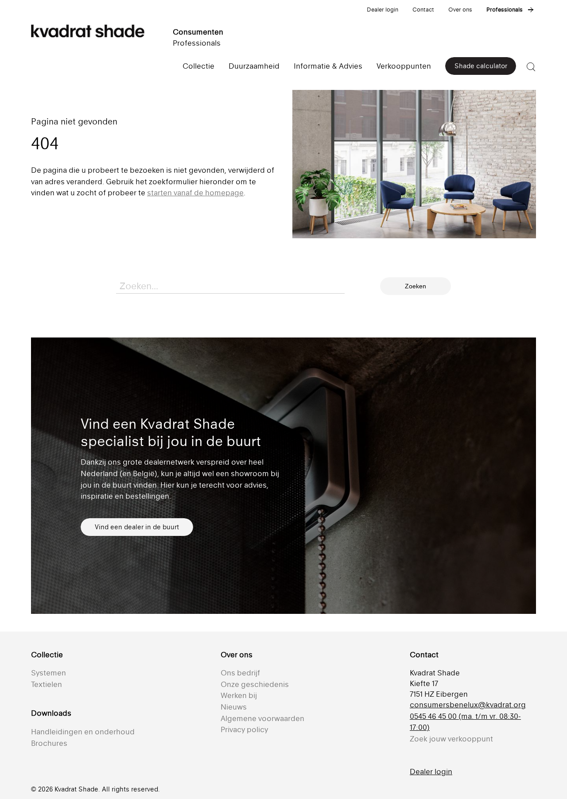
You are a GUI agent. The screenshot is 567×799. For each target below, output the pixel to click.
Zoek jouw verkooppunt (451, 738)
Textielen (46, 684)
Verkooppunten (404, 66)
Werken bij (239, 695)
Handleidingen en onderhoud (83, 731)
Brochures (49, 743)
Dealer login (382, 9)
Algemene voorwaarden (262, 718)
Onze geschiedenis (255, 684)
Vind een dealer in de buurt (137, 527)
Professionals (504, 9)
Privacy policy (244, 729)
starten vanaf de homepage (195, 192)
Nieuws (234, 706)
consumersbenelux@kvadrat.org (468, 704)
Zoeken (415, 286)
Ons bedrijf (240, 672)
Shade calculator (480, 66)
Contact (423, 9)
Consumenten (198, 31)
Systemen (48, 672)
